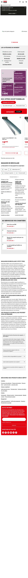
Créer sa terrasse (19, 197)
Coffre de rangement (15, 401)
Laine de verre (14, 384)
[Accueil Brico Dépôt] (5, 2)
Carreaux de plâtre (22, 389)
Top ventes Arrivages (7, 105)
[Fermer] (25, 8)
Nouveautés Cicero (20, 105)
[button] (11, 42)
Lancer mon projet (19, 215)
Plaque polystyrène (16, 383)
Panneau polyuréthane (6, 383)
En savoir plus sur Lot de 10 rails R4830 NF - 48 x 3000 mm (11, 136)
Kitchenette (3, 395)
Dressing (23, 401)
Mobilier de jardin (21, 58)
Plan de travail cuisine (10, 396)
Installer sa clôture (5, 215)
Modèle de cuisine (7, 54)
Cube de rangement (5, 401)
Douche (21, 63)
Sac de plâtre (4, 390)
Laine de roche (7, 384)
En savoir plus (14, 20)
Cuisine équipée (18, 395)
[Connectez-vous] (23, 2)
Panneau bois (14, 389)
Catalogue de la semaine (8, 102)
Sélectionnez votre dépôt (10, 152)
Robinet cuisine (10, 395)
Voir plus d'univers (13, 176)
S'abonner (14, 425)
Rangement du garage (6, 402)
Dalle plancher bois (5, 389)
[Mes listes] (20, 2)
